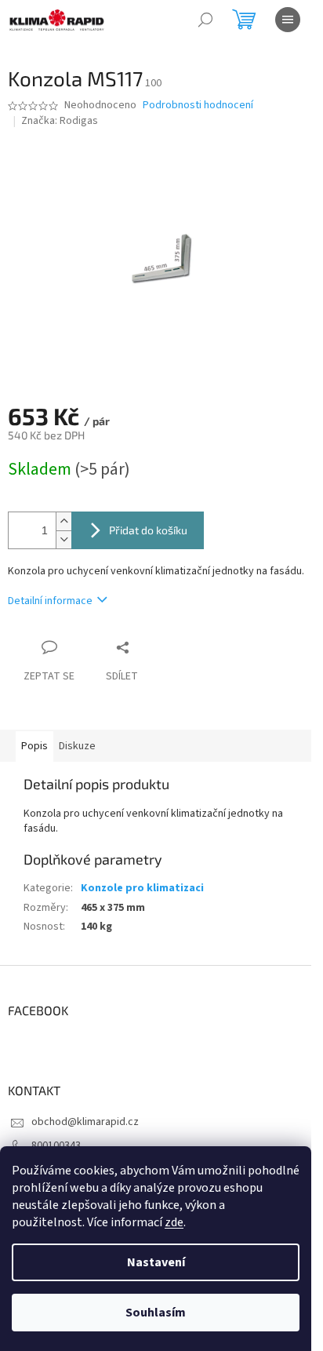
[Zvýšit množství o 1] (63, 521)
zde (174, 1222)
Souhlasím (155, 1312)
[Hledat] (205, 19)
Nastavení (156, 1262)
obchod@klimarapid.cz (85, 1122)
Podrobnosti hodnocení (198, 105)
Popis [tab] (34, 746)
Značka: (59, 121)
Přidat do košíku (148, 530)
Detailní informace (50, 601)
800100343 (56, 1145)
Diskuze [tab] (77, 746)
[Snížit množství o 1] (63, 539)
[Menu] (287, 19)
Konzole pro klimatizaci (142, 888)
